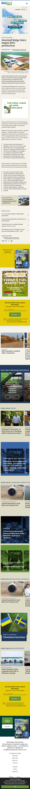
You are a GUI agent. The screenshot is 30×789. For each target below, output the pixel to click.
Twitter (15, 769)
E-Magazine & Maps (7, 720)
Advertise (15, 755)
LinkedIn (15, 766)
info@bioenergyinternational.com (15, 749)
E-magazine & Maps (15, 753)
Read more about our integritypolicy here (17, 321)
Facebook (15, 771)
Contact (15, 763)
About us (15, 760)
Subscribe (7, 726)
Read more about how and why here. (15, 783)
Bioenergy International (19, 49)
